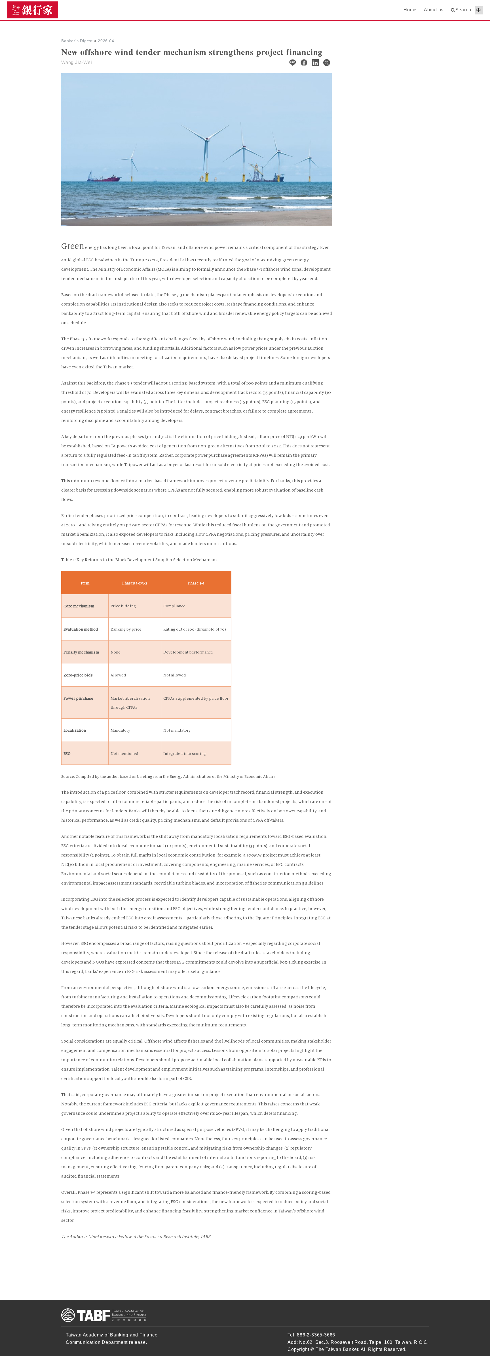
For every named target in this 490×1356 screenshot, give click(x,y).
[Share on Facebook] (304, 63)
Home (410, 9)
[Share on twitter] (326, 63)
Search (463, 9)
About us (433, 9)
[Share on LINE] (292, 63)
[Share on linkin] (315, 63)
